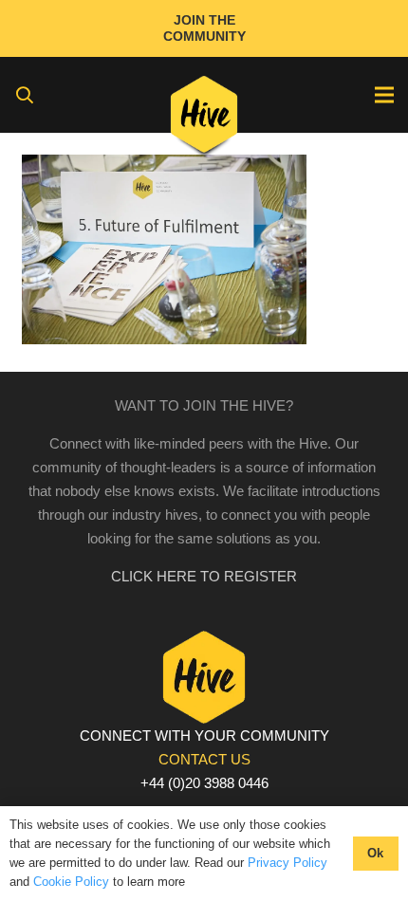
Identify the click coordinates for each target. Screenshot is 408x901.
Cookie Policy (71, 881)
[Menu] (384, 95)
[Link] (204, 118)
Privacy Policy (287, 862)
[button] (25, 95)
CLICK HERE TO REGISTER (204, 576)
